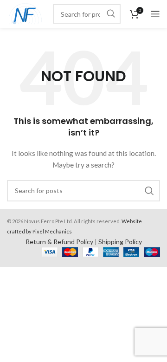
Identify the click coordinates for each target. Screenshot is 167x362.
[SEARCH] (111, 14)
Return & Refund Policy (59, 242)
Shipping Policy (120, 242)
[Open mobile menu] (155, 14)
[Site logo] (25, 13)
